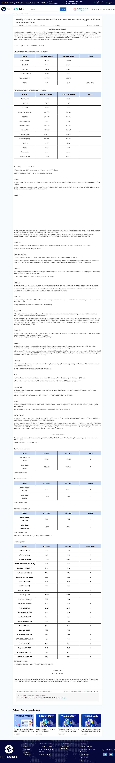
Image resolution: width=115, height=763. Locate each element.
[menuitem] (111, 3)
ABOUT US (107, 9)
